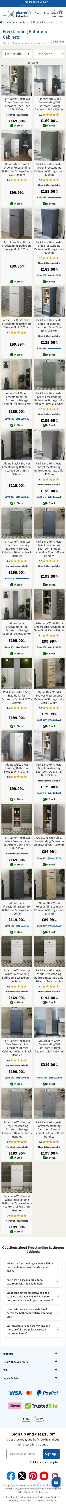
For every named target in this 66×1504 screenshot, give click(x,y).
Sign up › (51, 1454)
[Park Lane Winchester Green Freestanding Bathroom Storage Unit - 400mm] (49, 145)
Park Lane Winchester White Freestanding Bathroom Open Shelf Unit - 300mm (16, 843)
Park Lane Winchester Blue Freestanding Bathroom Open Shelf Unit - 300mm (49, 325)
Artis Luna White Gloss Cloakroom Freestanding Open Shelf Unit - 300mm (49, 627)
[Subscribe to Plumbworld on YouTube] (44, 1476)
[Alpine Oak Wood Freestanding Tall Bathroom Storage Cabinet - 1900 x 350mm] (16, 374)
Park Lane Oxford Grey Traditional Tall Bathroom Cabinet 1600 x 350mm (16, 697)
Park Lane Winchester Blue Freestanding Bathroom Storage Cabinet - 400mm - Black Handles (17, 1048)
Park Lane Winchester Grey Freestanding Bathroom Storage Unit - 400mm (49, 469)
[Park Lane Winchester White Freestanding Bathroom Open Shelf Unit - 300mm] (16, 819)
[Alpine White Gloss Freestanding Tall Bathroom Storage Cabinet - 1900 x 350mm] (49, 80)
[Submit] (31, 13)
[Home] (1, 22)
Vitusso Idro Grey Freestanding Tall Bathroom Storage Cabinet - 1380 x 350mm (49, 1046)
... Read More (58, 41)
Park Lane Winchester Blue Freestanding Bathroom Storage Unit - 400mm (49, 248)
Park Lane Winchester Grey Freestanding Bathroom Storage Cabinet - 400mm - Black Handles (49, 1129)
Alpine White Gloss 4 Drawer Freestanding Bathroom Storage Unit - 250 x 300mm (17, 169)
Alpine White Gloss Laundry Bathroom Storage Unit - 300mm (17, 768)
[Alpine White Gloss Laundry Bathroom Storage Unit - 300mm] (16, 746)
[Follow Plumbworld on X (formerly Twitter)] (22, 1476)
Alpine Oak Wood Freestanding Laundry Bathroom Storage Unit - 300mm (49, 908)
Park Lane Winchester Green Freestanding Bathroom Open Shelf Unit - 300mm (16, 104)
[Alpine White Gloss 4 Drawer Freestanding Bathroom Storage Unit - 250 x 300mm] (16, 145)
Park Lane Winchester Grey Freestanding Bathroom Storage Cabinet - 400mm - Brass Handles (17, 1129)
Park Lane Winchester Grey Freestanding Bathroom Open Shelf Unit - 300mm (49, 770)
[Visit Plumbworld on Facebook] (11, 1476)
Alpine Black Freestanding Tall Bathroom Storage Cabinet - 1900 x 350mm (16, 629)
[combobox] (44, 13)
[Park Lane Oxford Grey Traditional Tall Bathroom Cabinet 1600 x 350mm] (16, 673)
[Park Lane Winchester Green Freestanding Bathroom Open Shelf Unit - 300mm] (16, 80)
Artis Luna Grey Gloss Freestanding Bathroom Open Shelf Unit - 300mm (49, 841)
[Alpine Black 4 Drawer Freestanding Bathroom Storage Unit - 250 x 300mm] (16, 444)
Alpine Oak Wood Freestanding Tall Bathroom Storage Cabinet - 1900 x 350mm (16, 399)
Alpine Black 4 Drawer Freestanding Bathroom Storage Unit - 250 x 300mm (17, 469)
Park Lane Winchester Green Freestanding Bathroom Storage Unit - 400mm (49, 169)
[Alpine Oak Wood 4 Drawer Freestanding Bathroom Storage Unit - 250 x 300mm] (49, 673)
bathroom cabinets (28, 43)
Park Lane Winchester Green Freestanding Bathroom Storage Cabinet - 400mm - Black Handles (17, 549)
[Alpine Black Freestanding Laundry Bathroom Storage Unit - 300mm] (16, 884)
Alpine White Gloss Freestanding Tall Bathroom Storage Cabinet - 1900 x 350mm (49, 104)
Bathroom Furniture (17, 22)
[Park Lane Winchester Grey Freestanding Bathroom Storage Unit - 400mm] (49, 444)
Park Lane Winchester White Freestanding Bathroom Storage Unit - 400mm (17, 976)
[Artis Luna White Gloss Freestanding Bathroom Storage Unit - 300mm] (16, 301)
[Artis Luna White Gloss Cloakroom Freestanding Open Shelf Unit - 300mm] (49, 604)
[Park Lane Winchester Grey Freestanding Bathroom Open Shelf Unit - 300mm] (49, 746)
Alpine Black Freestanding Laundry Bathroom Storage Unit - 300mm (17, 908)
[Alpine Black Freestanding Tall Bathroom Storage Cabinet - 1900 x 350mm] (16, 604)
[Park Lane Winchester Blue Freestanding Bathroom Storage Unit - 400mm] (49, 223)
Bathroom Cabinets (41, 22)
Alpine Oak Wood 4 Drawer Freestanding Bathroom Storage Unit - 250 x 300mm (49, 697)
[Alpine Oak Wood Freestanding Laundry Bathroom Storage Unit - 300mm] (49, 884)
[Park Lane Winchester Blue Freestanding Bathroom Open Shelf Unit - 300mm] (49, 301)
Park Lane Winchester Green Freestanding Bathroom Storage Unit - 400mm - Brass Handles (49, 399)
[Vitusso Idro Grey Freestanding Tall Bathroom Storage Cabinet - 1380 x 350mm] (49, 1022)
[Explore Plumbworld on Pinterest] (33, 1476)
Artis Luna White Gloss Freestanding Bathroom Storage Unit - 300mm (17, 323)
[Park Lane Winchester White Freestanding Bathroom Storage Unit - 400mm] (16, 951)
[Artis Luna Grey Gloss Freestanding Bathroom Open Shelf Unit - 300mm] (49, 819)
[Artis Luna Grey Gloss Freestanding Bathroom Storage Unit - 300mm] (16, 223)
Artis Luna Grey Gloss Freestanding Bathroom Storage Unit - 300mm (17, 246)
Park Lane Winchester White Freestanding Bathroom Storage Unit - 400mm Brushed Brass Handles (17, 1203)
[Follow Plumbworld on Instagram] (55, 1476)
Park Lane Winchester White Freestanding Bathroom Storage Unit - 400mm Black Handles (49, 976)
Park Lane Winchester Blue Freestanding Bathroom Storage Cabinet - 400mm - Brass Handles (49, 549)
